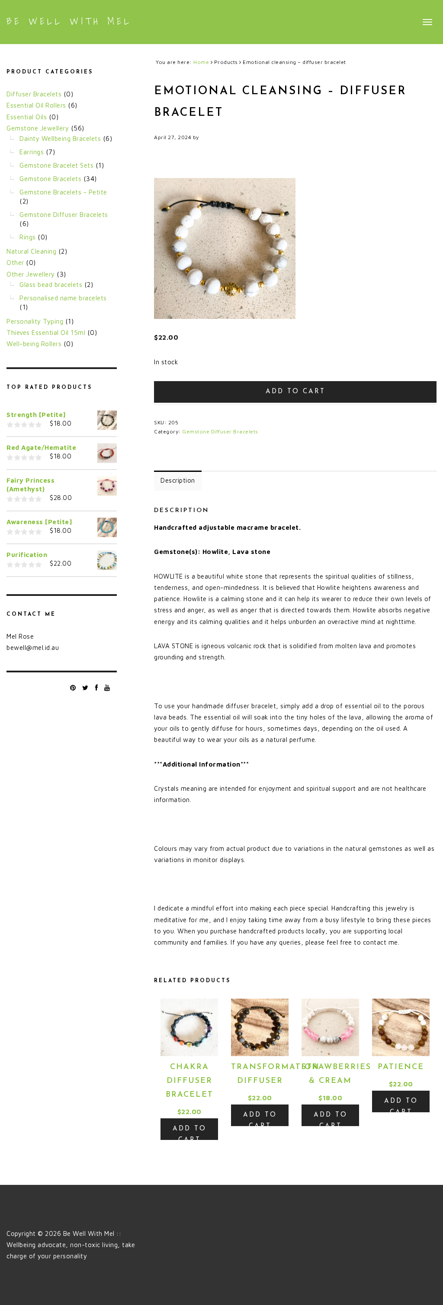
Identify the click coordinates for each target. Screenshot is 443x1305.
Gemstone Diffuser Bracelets (220, 431)
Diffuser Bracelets (33, 94)
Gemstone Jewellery (37, 128)
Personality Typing (34, 321)
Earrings (31, 152)
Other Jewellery (30, 274)
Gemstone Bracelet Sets (56, 165)
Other (15, 262)
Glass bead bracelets (50, 284)
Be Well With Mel (69, 21)
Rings (27, 237)
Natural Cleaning (31, 251)
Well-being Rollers (33, 343)
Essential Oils (26, 117)
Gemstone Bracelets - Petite (63, 192)
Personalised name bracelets (63, 298)
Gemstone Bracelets (50, 178)
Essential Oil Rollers (36, 105)
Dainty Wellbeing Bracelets (60, 138)
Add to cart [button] (189, 1133)
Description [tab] (178, 480)
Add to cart (295, 391)
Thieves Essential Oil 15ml (45, 332)
